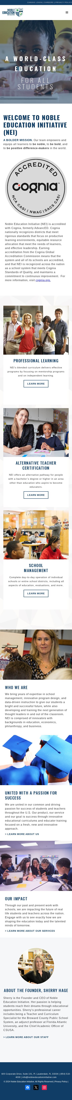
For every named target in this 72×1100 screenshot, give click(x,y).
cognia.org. (43, 280)
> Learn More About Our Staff (26, 1037)
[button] (67, 13)
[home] (11, 12)
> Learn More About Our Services (30, 931)
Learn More (36, 383)
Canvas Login (34, 2)
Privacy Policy (63, 2)
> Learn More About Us (22, 834)
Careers (48, 2)
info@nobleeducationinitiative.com (39, 1077)
